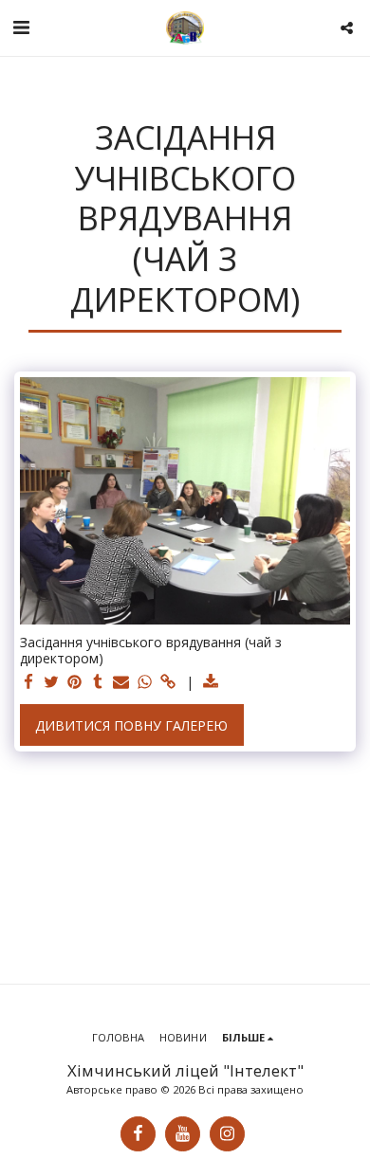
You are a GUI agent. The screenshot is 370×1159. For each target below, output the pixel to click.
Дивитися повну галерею (131, 725)
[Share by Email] (121, 682)
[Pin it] (74, 682)
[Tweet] (52, 682)
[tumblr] (98, 682)
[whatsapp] (145, 682)
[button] (21, 27)
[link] (167, 682)
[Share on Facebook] (28, 682)
